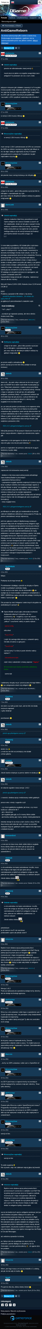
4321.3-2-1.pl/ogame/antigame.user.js (16, 426)
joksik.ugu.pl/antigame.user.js (13, 733)
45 (16, 48)
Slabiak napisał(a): (11, 902)
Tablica (12, 18)
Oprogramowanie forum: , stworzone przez (21, 1324)
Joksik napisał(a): (10, 65)
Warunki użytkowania (17, 1311)
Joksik (30, 453)
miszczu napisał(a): (11, 1185)
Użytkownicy (22, 18)
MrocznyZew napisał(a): (13, 134)
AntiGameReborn (14, 30)
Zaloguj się (5, 2)
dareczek (31, 319)
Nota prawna (5, 1311)
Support (33, 18)
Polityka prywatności (8, 1314)
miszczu (31, 968)
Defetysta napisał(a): (11, 342)
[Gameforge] (21, 1316)
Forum (4, 18)
